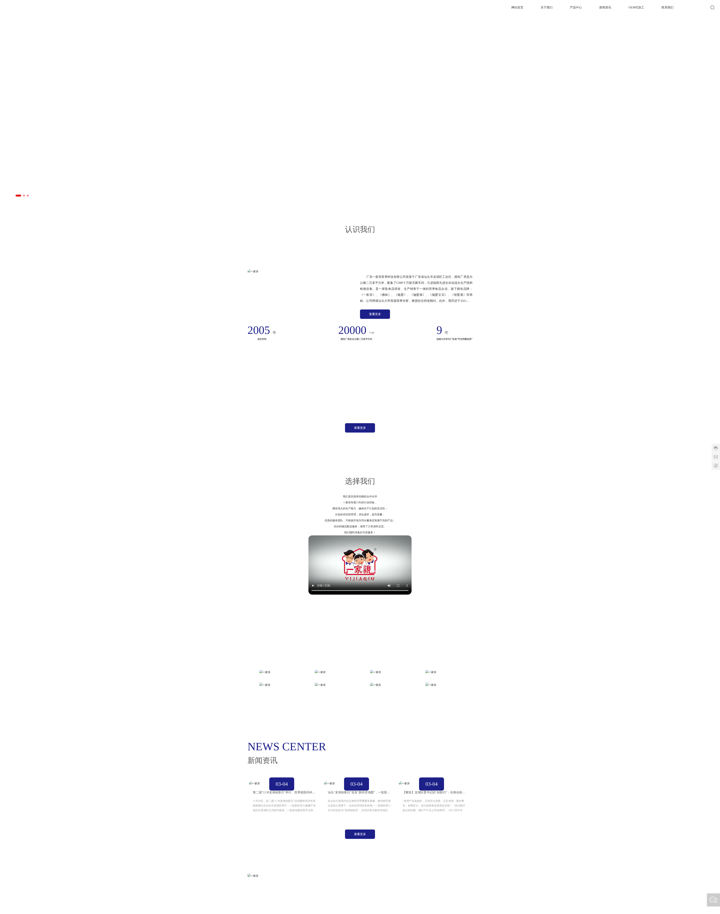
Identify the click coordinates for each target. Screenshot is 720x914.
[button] (16, 196)
